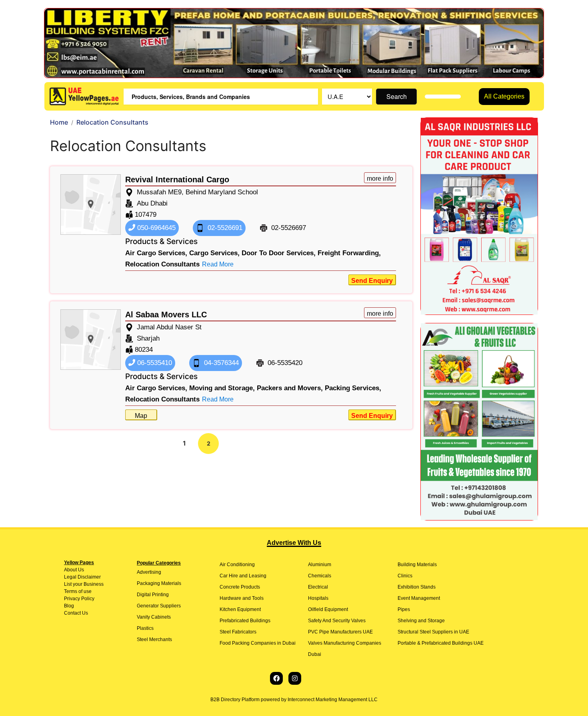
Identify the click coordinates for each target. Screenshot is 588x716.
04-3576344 (220, 363)
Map (141, 415)
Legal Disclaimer (82, 577)
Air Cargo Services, (156, 253)
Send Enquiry (372, 280)
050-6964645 (155, 228)
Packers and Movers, (290, 388)
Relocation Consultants (162, 264)
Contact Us (76, 613)
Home (59, 122)
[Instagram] (294, 678)
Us (80, 570)
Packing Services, (353, 388)
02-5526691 (224, 228)
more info (380, 178)
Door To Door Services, (279, 253)
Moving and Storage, (222, 388)
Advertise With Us (294, 542)
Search (396, 96)
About (70, 570)
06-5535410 (153, 363)
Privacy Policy (79, 598)
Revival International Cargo (177, 179)
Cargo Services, (214, 253)
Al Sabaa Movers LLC (166, 314)
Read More (218, 264)
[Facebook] (276, 678)
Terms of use (78, 591)
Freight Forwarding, (349, 253)
